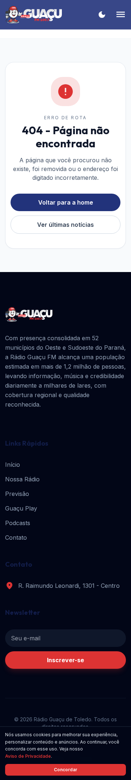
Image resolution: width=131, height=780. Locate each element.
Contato (16, 537)
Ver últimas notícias (65, 224)
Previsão (17, 493)
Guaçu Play (21, 508)
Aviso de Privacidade (28, 756)
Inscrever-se (65, 660)
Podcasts (17, 523)
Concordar (65, 769)
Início (12, 464)
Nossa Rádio (22, 479)
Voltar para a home (65, 202)
